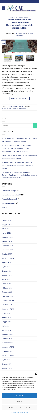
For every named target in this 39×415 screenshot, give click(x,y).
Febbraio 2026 (7, 237)
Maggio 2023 (6, 368)
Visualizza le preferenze (19, 408)
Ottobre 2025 (7, 254)
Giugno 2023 (6, 364)
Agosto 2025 (6, 262)
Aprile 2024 (6, 326)
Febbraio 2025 (7, 288)
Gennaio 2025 (7, 292)
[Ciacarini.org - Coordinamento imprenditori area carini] (21, 8)
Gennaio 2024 (7, 338)
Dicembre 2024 (7, 296)
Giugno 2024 (6, 317)
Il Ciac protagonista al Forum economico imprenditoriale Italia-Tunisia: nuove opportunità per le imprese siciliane (16, 148)
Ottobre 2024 (7, 305)
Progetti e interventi (9, 199)
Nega (19, 402)
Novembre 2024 (8, 300)
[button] (36, 373)
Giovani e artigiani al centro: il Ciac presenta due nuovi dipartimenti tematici (19, 156)
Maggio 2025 (6, 275)
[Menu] (3, 8)
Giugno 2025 (6, 271)
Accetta (19, 396)
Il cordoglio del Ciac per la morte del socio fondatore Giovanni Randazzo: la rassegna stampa (17, 165)
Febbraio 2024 (7, 334)
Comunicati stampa (9, 190)
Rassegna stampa (8, 203)
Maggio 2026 (6, 224)
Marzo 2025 (6, 284)
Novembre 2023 (8, 347)
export (14, 108)
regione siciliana (21, 108)
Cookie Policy (15, 412)
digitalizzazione (6, 108)
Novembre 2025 (8, 250)
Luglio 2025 (6, 267)
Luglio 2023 (6, 360)
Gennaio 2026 (7, 241)
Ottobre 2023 (7, 351)
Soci (3, 207)
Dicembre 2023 (7, 343)
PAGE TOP (36, 401)
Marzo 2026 (6, 233)
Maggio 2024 (6, 322)
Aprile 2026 (6, 229)
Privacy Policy (24, 412)
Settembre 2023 (8, 355)
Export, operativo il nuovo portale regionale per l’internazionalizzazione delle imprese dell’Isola (19, 23)
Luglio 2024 (6, 313)
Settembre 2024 (8, 309)
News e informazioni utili (19, 17)
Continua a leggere (19, 99)
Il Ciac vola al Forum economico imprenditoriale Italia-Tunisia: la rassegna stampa (19, 139)
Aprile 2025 (6, 279)
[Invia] (35, 125)
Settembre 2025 (8, 258)
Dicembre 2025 (7, 246)
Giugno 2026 (6, 220)
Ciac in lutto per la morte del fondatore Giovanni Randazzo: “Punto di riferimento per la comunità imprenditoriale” (19, 175)
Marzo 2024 (6, 330)
